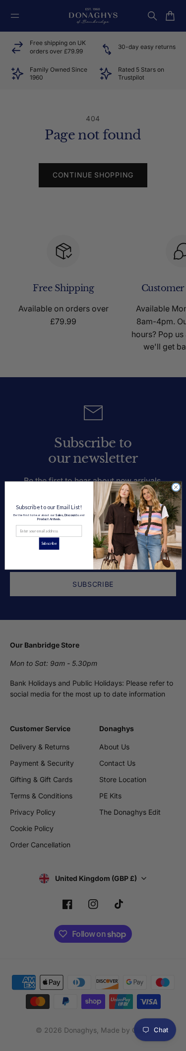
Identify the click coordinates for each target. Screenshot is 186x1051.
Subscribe (49, 543)
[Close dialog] (176, 487)
